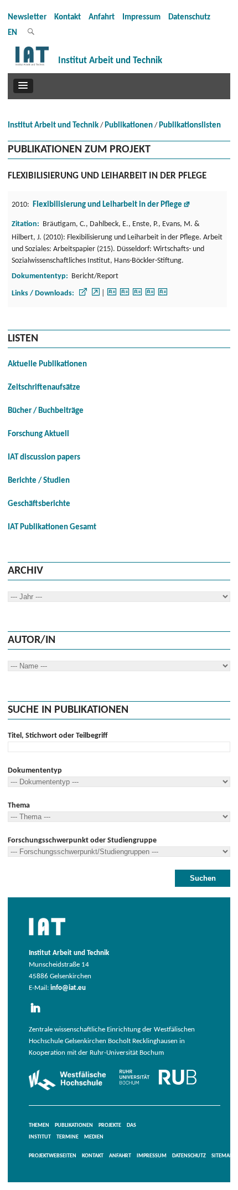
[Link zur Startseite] (32, 65)
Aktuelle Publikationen (47, 364)
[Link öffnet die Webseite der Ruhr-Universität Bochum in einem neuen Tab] (158, 1085)
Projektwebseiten (52, 1156)
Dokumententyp (35, 771)
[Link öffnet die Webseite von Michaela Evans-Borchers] (150, 295)
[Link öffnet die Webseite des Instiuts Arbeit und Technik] (47, 936)
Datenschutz (189, 17)
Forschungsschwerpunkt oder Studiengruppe (82, 840)
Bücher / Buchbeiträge (46, 411)
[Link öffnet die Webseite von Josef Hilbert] (162, 295)
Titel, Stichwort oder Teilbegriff (57, 736)
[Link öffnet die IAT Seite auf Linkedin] (39, 1013)
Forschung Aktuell (38, 434)
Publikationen (129, 125)
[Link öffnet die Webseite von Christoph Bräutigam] (111, 295)
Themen (39, 1125)
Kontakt (67, 17)
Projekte (110, 1125)
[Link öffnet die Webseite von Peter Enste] (137, 295)
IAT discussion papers (44, 457)
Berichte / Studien (39, 481)
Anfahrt (102, 17)
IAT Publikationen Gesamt (52, 527)
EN (12, 33)
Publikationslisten (190, 125)
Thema (19, 805)
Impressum (141, 17)
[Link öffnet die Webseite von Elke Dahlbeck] (124, 295)
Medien (94, 1137)
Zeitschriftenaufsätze (44, 388)
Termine (67, 1137)
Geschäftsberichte (39, 504)
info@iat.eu (68, 988)
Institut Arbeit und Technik (53, 125)
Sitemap (221, 1156)
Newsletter (27, 17)
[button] (23, 86)
